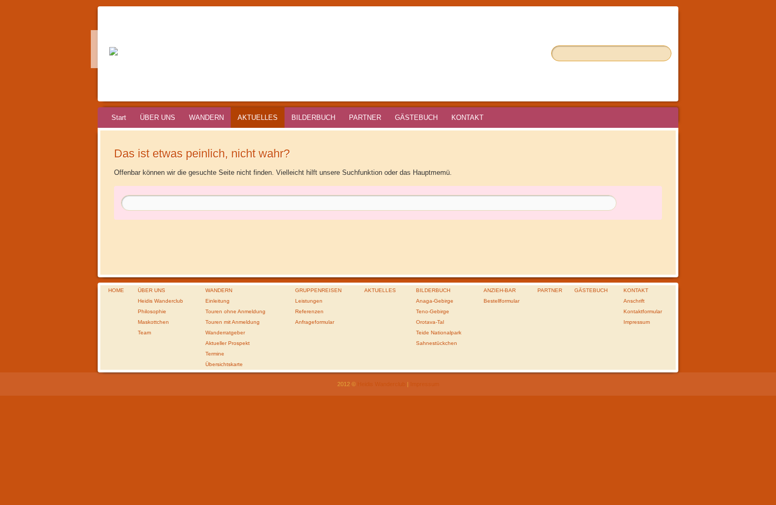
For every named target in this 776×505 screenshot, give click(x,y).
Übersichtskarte (224, 364)
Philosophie (152, 311)
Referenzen (309, 311)
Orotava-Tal (430, 322)
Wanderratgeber (225, 332)
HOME (116, 290)
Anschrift (634, 301)
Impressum (636, 322)
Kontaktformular (642, 311)
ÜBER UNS (157, 117)
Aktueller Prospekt (227, 343)
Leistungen (309, 301)
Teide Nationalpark (438, 332)
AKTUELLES (258, 117)
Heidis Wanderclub (160, 301)
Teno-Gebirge (432, 311)
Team (144, 332)
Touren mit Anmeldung (232, 322)
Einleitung (217, 301)
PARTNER (365, 117)
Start (118, 117)
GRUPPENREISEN (318, 290)
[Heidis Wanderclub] (113, 49)
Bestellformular (501, 301)
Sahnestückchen (436, 343)
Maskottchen (153, 322)
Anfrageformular (314, 322)
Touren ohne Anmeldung (235, 311)
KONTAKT (467, 117)
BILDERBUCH (313, 117)
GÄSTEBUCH (416, 117)
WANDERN (206, 117)
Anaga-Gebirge (434, 301)
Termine (214, 354)
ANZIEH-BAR (500, 290)
